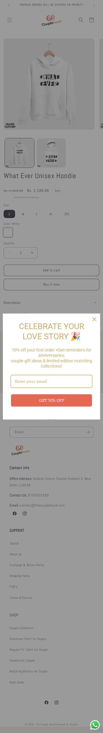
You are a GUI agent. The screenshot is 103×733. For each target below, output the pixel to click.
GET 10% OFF (51, 400)
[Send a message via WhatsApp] (95, 725)
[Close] (94, 319)
